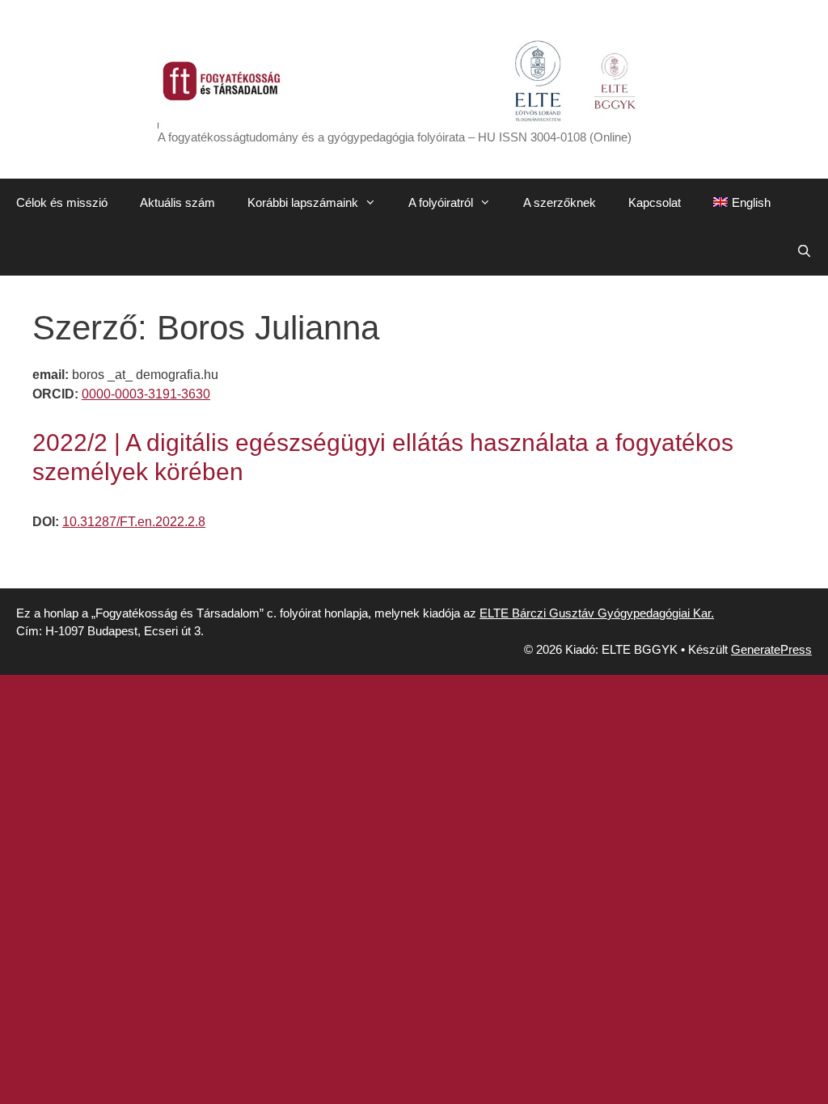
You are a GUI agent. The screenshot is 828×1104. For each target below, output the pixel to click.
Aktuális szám (177, 202)
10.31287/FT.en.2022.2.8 (133, 522)
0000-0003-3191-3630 (146, 394)
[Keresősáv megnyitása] (804, 251)
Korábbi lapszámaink (302, 202)
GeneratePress (771, 649)
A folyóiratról (440, 202)
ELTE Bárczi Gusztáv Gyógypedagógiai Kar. (596, 613)
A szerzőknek (559, 202)
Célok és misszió (62, 202)
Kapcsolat (654, 202)
